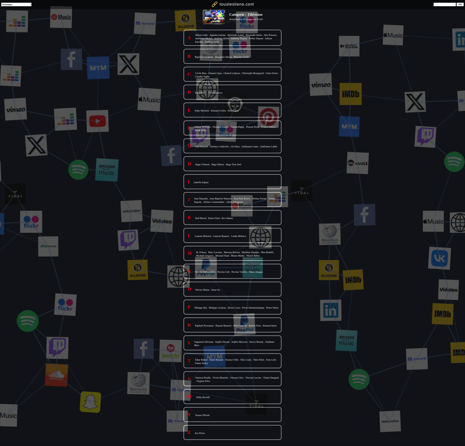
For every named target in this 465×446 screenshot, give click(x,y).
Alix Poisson (270, 35)
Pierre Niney (272, 307)
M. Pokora (201, 252)
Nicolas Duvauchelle (205, 272)
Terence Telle (231, 359)
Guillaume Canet (249, 146)
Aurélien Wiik (212, 41)
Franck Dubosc (268, 127)
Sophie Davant (222, 341)
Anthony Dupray (239, 38)
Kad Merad (200, 218)
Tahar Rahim (201, 359)
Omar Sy (215, 289)
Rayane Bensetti (224, 325)
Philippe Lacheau (217, 307)
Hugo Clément (202, 164)
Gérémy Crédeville (219, 146)
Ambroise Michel (203, 38)
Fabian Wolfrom (203, 127)
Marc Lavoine (215, 252)
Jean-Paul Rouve (242, 198)
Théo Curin (245, 359)
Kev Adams (227, 218)
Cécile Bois (200, 73)
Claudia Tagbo (202, 76)
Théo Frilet (258, 359)
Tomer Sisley (201, 363)
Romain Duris (270, 325)
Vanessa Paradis (203, 377)
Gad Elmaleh (201, 146)
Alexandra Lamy (235, 35)
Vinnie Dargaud (271, 377)
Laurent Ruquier (221, 236)
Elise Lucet (233, 110)
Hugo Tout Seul (233, 164)
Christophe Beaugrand (253, 73)
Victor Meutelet (220, 377)
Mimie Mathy (238, 255)
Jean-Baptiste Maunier (221, 198)
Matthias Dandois (250, 252)
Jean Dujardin (201, 198)
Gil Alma (235, 146)
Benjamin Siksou (223, 57)
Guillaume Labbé (268, 146)
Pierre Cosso (234, 307)
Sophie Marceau (239, 341)
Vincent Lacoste (253, 377)
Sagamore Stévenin (203, 341)
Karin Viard (214, 218)
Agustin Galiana (218, 35)
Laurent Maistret (203, 236)
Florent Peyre (252, 127)
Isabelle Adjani (201, 182)
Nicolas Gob (223, 272)
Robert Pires (255, 325)
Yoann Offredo (202, 415)
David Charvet (215, 92)
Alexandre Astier (253, 35)
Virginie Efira (203, 381)
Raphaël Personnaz (204, 325)
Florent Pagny (237, 127)
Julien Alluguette (234, 202)
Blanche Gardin (241, 57)
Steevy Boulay (256, 341)
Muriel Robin (253, 255)
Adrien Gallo (201, 35)
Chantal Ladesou (232, 73)
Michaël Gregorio (205, 255)
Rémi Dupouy (240, 325)
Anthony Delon (221, 38)
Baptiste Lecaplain (204, 57)
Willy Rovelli (203, 397)
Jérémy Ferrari (259, 198)
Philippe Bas (201, 307)
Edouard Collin (218, 110)
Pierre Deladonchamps (253, 307)
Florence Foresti (221, 127)
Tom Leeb (271, 359)
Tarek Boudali (216, 359)
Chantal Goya (215, 73)
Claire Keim (272, 73)
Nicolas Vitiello (239, 272)
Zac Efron (200, 433)
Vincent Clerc (237, 377)
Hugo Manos (217, 164)
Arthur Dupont (256, 38)
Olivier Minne (202, 289)
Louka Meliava (238, 236)
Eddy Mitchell (202, 110)
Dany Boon (200, 92)
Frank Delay (201, 130)
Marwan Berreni (232, 252)
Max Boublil (267, 252)
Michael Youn (222, 255)
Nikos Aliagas (256, 272)
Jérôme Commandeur (214, 202)
